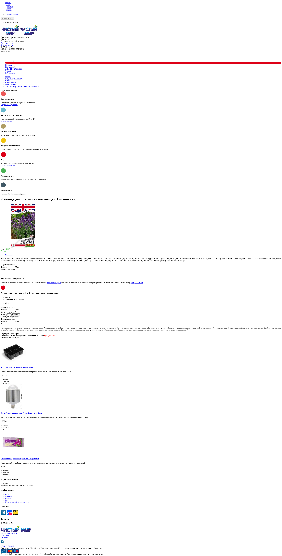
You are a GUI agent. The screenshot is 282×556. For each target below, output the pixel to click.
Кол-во (3, 314)
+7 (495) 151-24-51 (8, 546)
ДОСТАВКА (6, 535)
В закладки (5, 317)
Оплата (8, 498)
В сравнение (14, 317)
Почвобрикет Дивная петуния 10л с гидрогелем (20, 459)
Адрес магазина (7, 43)
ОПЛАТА (4, 537)
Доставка (8, 496)
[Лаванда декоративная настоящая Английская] (23, 247)
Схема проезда (6, 121)
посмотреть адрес (54, 283)
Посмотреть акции (8, 165)
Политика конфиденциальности (17, 502)
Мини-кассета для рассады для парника (17, 367)
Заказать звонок (7, 45)
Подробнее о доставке (9, 105)
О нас (7, 494)
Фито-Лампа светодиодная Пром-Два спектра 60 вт (21, 413)
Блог (7, 500)
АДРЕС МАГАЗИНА (9, 533)
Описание (9, 255)
